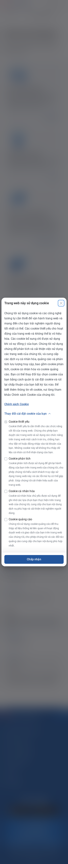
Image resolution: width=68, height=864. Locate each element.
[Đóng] (61, 303)
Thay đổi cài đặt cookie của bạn (25, 413)
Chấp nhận (34, 559)
